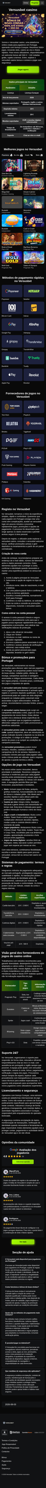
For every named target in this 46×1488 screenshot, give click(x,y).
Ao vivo (16, 155)
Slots (38, 155)
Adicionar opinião (23, 1162)
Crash (27, 155)
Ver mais (23, 1242)
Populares (5, 155)
